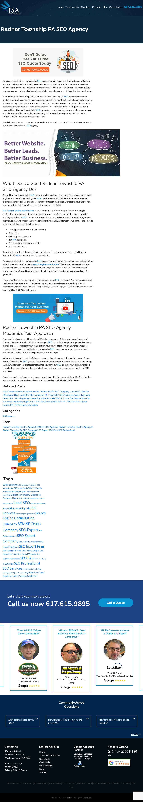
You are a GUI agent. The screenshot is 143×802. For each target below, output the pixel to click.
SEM (37, 426)
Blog (105, 7)
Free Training (45, 765)
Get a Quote (116, 603)
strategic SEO (8, 573)
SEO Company (30, 430)
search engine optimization (21, 210)
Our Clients (44, 758)
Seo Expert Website (27, 554)
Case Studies (115, 7)
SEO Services (12, 568)
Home (61, 7)
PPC (14, 239)
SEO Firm (53, 430)
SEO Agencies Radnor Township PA (62, 426)
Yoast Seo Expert (11, 576)
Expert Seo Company (20, 494)
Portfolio (96, 7)
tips (14, 572)
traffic (40, 198)
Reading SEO (114, 783)
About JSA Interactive (49, 755)
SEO (39, 80)
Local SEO (22, 502)
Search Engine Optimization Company (24, 518)
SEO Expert (43, 430)
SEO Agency (9, 416)
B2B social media (21, 488)
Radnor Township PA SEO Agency (19, 426)
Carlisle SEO (27, 783)
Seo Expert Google (30, 550)
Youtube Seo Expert (28, 576)
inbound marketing (30, 498)
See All (134, 734)
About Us (85, 7)
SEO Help (9, 563)
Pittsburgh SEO (100, 783)
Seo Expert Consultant (29, 541)
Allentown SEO (13, 783)
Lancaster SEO (68, 783)
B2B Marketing (10, 484)
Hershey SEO (55, 783)
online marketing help (19, 508)
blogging (30, 491)
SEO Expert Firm (31, 546)
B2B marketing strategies (27, 485)
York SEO (126, 783)
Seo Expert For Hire (12, 550)
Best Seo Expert (18, 491)
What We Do (72, 7)
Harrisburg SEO (41, 783)
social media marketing (31, 569)
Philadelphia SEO (84, 783)
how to (19, 498)
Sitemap (43, 772)
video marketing (22, 573)
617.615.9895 (133, 7)
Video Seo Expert (36, 572)
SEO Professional (66, 430)
